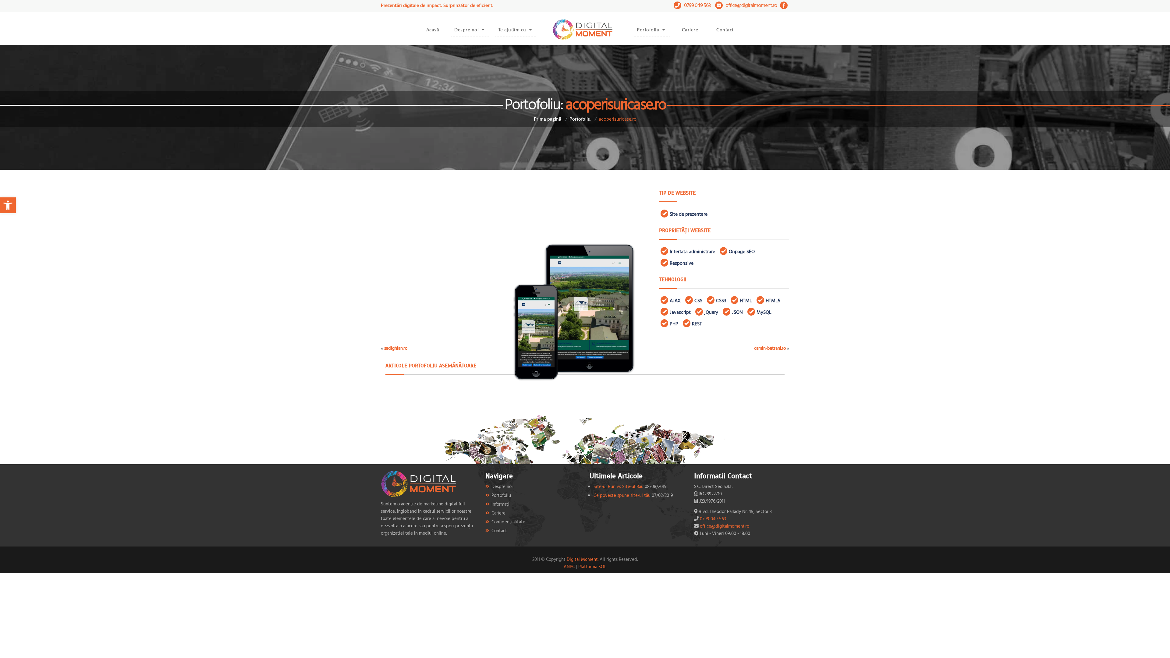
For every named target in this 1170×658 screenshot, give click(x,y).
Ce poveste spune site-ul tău (622, 495)
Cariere (690, 30)
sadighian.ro (395, 348)
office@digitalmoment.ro (751, 5)
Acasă (432, 30)
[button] (8, 205)
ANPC (569, 566)
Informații (501, 504)
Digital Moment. (582, 559)
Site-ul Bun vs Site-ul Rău (619, 486)
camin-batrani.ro (770, 348)
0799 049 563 (697, 5)
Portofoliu (648, 30)
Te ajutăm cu (512, 30)
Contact (725, 30)
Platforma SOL (592, 566)
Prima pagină (547, 119)
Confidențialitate (508, 521)
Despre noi (466, 30)
